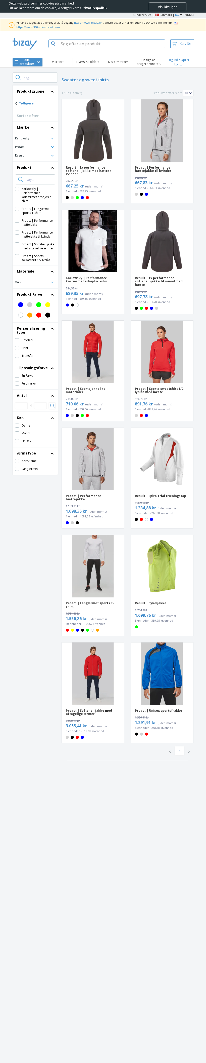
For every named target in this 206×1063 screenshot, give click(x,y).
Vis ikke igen (168, 7)
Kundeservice (142, 15)
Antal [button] (22, 395)
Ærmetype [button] (26, 453)
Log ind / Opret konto (178, 62)
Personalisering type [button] (31, 330)
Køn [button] (20, 417)
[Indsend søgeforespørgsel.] (18, 77)
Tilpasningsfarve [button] (32, 367)
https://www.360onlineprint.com (38, 27)
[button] (35, 138)
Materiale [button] (25, 271)
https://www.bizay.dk (88, 22)
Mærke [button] (23, 127)
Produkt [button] (24, 167)
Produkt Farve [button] (29, 294)
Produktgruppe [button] (30, 91)
